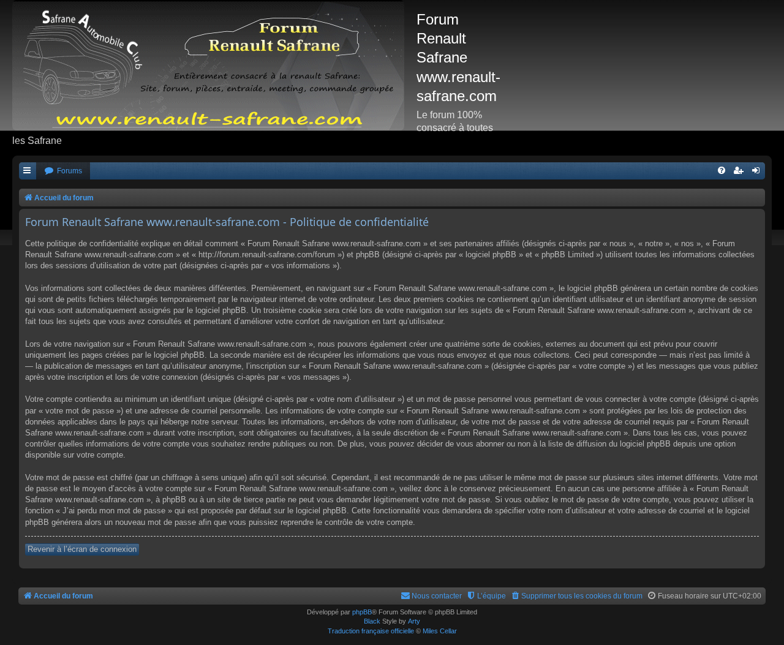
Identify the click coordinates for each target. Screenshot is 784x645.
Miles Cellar (440, 631)
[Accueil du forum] (214, 65)
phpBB (362, 612)
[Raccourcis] (27, 171)
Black (372, 621)
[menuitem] (63, 171)
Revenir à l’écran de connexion (82, 549)
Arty (414, 621)
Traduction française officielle (371, 631)
